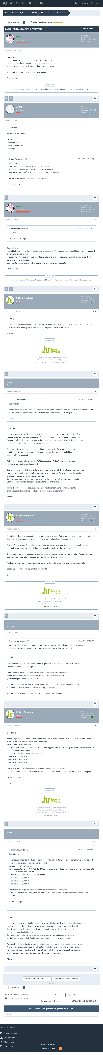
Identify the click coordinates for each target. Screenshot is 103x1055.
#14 (94, 311)
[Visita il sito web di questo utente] (6, 98)
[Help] (36, 3)
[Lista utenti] (30, 3)
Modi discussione (89, 29)
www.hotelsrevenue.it (51, 365)
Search (51, 1044)
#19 (94, 841)
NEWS (34, 13)
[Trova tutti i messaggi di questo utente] (11, 98)
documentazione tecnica (35, 672)
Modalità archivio (11, 1042)
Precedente (14, 23)
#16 (94, 529)
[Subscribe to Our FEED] (60, 1049)
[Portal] (17, 3)
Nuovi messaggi (11, 1033)
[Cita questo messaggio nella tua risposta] (95, 98)
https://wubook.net (61, 89)
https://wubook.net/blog (39, 89)
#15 (94, 391)
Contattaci (8, 1046)
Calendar (44, 1048)
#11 (94, 50)
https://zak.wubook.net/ (82, 89)
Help (54, 1048)
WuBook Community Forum (16, 13)
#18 (94, 726)
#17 (94, 632)
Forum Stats (9, 1038)
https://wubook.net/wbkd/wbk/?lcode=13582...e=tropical (43, 768)
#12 (94, 120)
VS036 (19, 107)
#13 (94, 220)
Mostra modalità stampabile (18, 994)
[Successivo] (53, 982)
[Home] (11, 3)
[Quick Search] (23, 3)
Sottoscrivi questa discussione (19, 998)
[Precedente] (50, 982)
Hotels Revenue (25, 297)
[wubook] (5, 3)
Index (42, 1044)
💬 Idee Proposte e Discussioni (54, 13)
